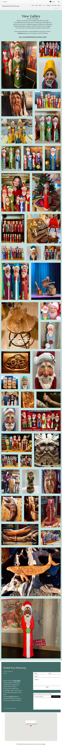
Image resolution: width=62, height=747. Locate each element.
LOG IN (10, 696)
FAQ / (5, 708)
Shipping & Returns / (12, 708)
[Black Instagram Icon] (59, 373)
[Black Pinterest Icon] (59, 376)
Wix (44, 744)
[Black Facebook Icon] (59, 371)
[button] (59, 1)
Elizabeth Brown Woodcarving (10, 6)
